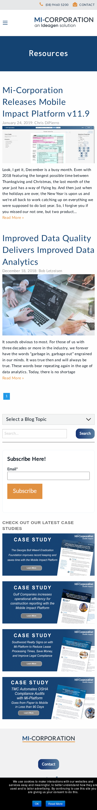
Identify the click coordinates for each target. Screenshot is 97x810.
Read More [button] (55, 804)
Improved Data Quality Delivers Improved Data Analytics (48, 250)
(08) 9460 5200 (57, 5)
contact (87, 5)
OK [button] (37, 804)
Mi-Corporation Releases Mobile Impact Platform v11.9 (46, 102)
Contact (48, 764)
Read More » (13, 218)
